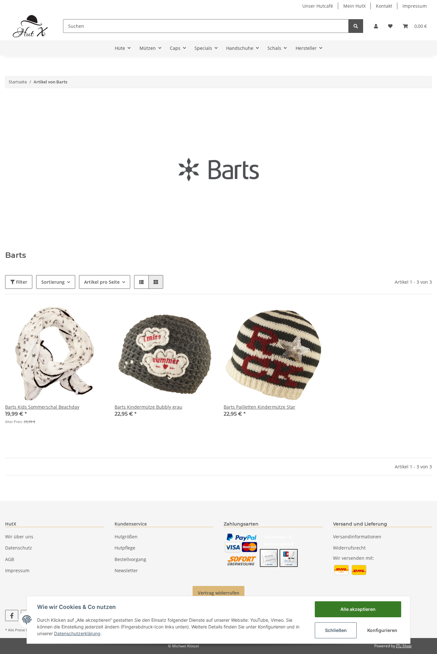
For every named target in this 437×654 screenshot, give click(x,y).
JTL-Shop (403, 646)
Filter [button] (21, 282)
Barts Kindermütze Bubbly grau (148, 407)
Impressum (414, 6)
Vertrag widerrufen (218, 593)
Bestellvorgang (130, 559)
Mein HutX (354, 6)
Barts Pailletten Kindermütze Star (259, 407)
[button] (376, 26)
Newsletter (126, 570)
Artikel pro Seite (102, 282)
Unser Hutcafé (317, 6)
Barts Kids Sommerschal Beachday (42, 407)
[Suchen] (355, 26)
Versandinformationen (357, 537)
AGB (9, 559)
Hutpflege (125, 548)
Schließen (336, 630)
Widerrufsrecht (349, 548)
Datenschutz (18, 548)
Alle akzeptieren (358, 609)
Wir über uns (19, 537)
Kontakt (384, 6)
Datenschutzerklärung (77, 633)
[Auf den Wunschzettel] (93, 315)
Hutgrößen (126, 537)
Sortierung (53, 282)
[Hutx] (30, 26)
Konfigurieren (382, 630)
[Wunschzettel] (390, 26)
